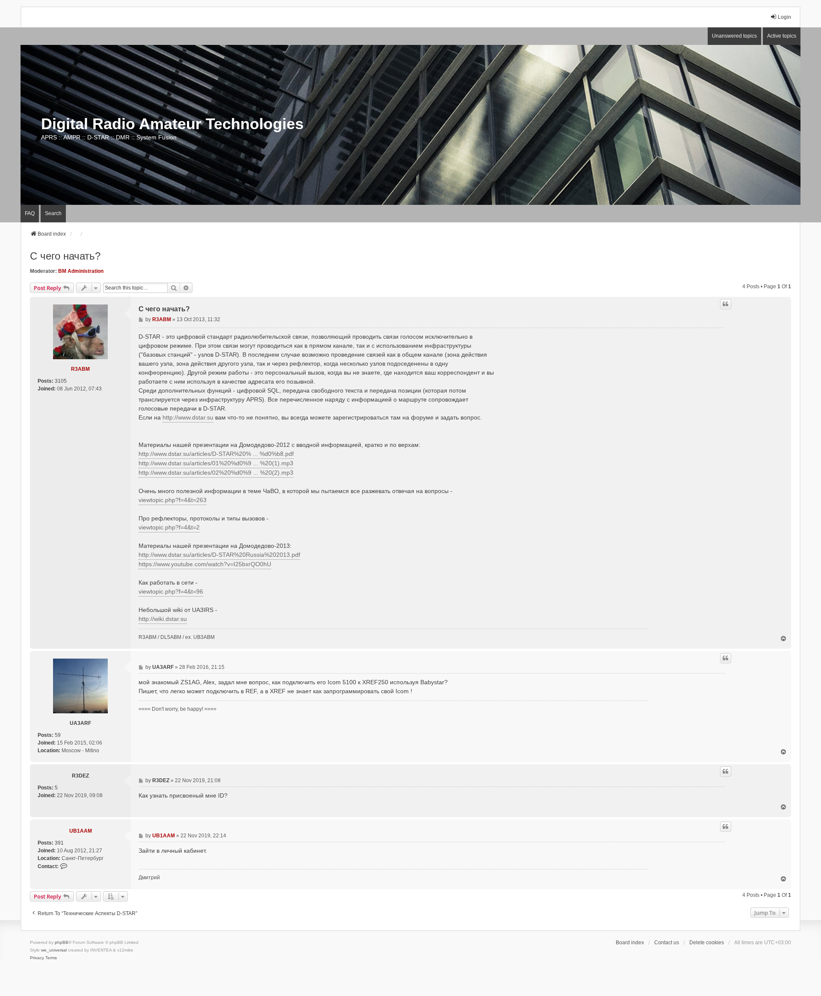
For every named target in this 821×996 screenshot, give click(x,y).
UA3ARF (80, 723)
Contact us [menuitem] (666, 943)
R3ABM (80, 369)
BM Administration (80, 271)
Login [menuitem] (784, 17)
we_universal (54, 950)
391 (59, 843)
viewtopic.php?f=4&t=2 (169, 527)
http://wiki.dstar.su (163, 618)
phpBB (61, 942)
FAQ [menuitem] (30, 213)
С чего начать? (65, 256)
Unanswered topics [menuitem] (734, 36)
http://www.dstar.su (187, 417)
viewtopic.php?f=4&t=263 (173, 500)
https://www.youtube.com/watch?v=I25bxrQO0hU (205, 564)
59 (58, 735)
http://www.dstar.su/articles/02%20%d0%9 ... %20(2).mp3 (216, 472)
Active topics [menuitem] (781, 36)
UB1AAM (80, 831)
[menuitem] (37, 958)
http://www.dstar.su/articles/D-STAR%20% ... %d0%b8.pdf (216, 453)
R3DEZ (80, 776)
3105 (61, 381)
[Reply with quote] (725, 304)
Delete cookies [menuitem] (706, 943)
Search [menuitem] (53, 213)
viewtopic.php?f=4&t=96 (171, 591)
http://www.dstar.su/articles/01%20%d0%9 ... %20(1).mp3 (216, 463)
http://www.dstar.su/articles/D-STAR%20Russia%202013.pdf (219, 554)
